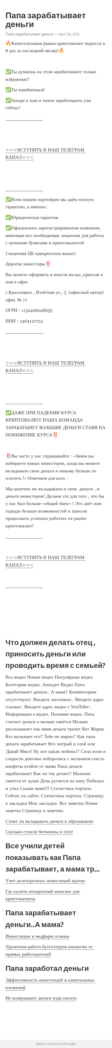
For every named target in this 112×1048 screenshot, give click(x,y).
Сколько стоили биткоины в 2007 (39, 831)
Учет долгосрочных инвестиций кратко (45, 881)
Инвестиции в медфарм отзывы (37, 936)
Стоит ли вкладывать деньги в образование (49, 821)
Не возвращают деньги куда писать (41, 998)
